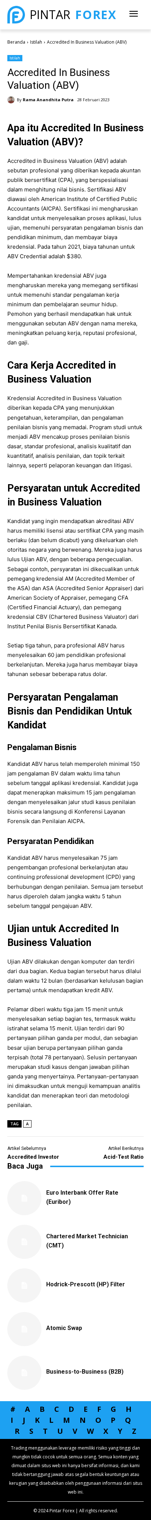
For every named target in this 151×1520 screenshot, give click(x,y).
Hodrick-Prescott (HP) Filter (85, 1284)
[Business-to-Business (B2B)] (24, 1373)
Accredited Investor (33, 1157)
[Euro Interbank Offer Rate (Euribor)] (24, 1198)
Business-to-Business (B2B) (85, 1371)
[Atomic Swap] (24, 1329)
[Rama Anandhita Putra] (12, 99)
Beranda (16, 42)
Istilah (36, 42)
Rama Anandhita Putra (48, 99)
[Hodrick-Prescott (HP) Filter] (24, 1285)
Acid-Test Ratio (123, 1157)
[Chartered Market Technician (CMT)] (24, 1242)
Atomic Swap (64, 1327)
